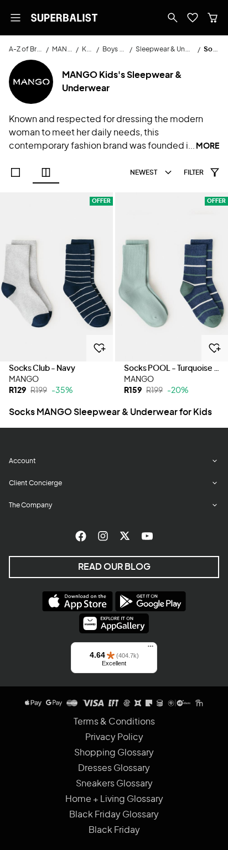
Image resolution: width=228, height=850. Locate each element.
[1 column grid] (15, 172)
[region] (56, 276)
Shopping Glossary (114, 752)
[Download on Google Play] (150, 601)
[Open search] (172, 17)
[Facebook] (80, 536)
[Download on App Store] (77, 601)
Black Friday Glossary (114, 814)
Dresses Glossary (114, 768)
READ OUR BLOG (114, 567)
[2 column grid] (46, 172)
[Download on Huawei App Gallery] (114, 623)
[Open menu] (15, 17)
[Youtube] (147, 536)
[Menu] (150, 648)
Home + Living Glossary (114, 799)
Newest (143, 172)
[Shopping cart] (212, 17)
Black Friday (114, 830)
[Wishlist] (192, 17)
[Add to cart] (99, 348)
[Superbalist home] (64, 17)
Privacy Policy (114, 737)
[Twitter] (125, 536)
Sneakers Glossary (114, 783)
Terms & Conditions (114, 721)
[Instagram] (103, 536)
